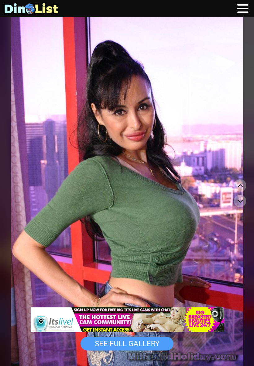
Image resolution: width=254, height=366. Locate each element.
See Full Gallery (127, 343)
